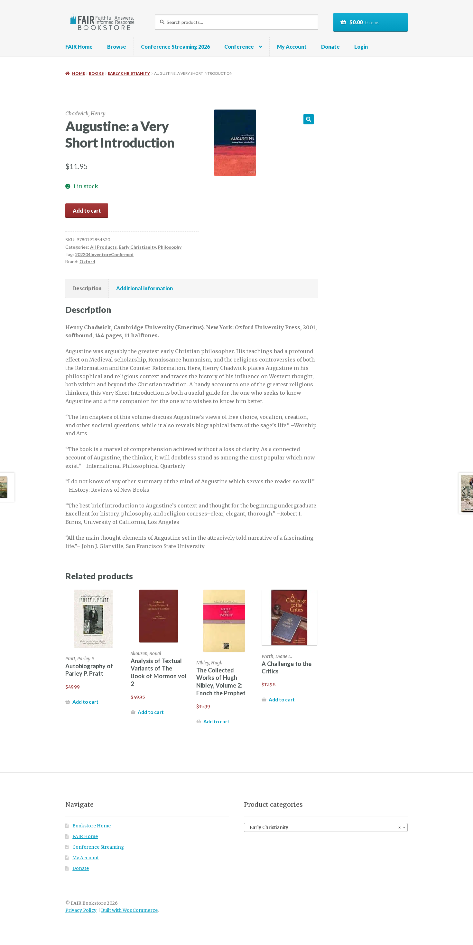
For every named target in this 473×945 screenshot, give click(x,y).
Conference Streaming (98, 847)
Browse (116, 46)
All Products (103, 247)
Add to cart (87, 210)
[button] (308, 119)
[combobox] (326, 827)
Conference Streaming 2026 (175, 46)
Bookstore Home (91, 826)
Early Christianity (129, 73)
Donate (330, 46)
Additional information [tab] (144, 288)
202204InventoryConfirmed (104, 254)
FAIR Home (79, 46)
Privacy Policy (81, 910)
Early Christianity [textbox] (324, 827)
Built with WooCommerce (129, 910)
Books (96, 73)
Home (78, 73)
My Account (292, 46)
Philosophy (169, 247)
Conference (239, 46)
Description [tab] (86, 288)
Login (361, 46)
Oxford (87, 261)
